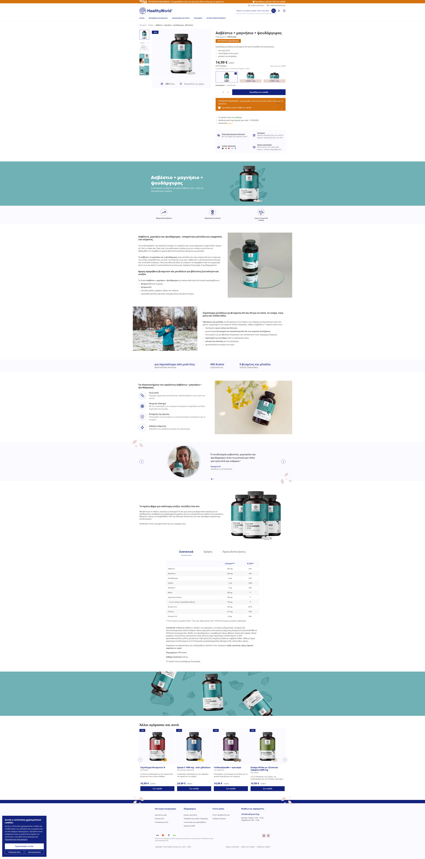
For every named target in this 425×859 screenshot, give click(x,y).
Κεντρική (142, 25)
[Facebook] (268, 835)
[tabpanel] (212, 609)
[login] (279, 10)
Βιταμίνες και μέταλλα (158, 18)
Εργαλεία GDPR (189, 826)
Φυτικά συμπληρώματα (216, 18)
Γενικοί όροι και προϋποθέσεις (195, 822)
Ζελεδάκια (198, 18)
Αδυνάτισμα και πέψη (181, 18)
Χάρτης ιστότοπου (232, 847)
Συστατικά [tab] (186, 551)
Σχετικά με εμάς (161, 815)
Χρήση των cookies (248, 847)
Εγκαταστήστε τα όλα (24, 846)
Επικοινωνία (159, 819)
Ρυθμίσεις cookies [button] (263, 847)
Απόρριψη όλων (14, 852)
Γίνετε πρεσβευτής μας (221, 815)
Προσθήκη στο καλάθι (258, 92)
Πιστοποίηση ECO (161, 822)
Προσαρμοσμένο (34, 852)
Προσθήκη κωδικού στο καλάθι (270, 2)
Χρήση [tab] (208, 551)
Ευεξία (141, 18)
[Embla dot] (211, 479)
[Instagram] (264, 835)
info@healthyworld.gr (277, 5)
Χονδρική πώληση (219, 819)
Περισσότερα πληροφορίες (16, 839)
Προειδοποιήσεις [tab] (234, 551)
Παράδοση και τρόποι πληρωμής (196, 819)
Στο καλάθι (157, 788)
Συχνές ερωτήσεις (257, 5)
